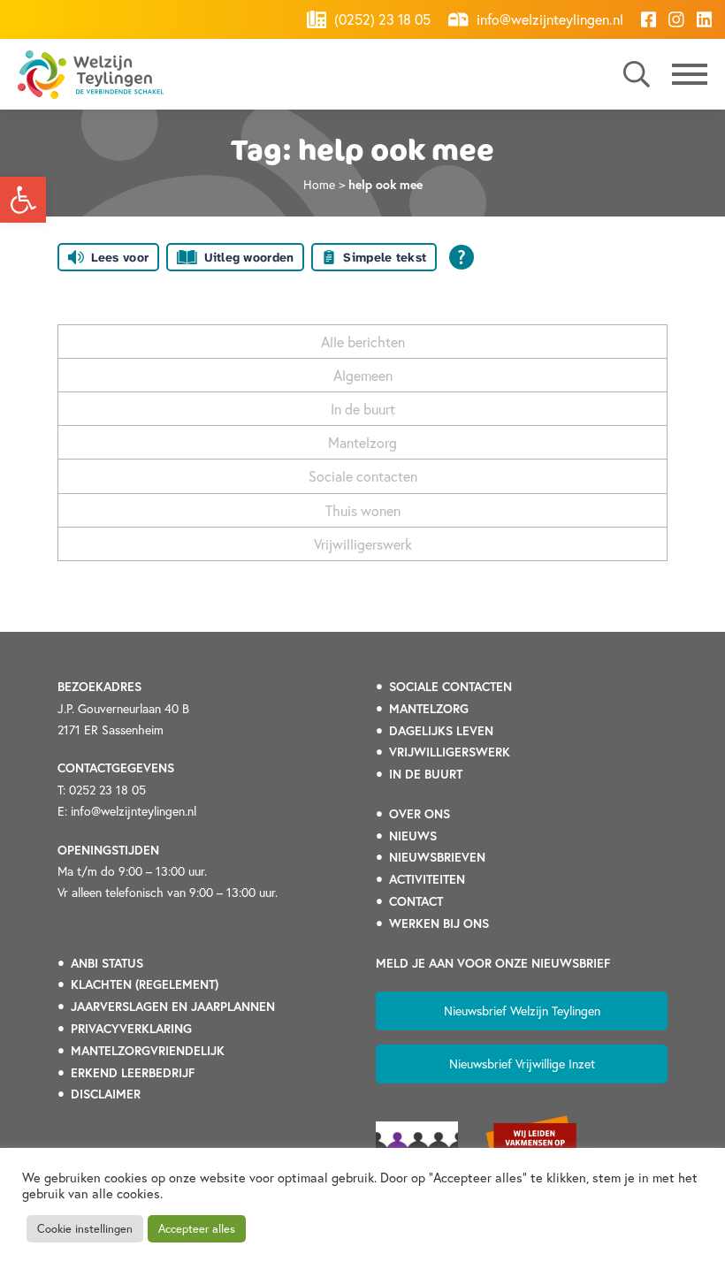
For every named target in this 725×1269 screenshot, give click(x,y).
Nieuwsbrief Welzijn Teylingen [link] (522, 1010)
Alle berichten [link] (363, 341)
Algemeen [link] (363, 375)
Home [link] (319, 184)
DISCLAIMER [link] (106, 1094)
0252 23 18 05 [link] (107, 789)
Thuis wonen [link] (363, 510)
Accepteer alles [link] (196, 1228)
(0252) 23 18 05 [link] (381, 19)
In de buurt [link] (363, 408)
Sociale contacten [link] (363, 476)
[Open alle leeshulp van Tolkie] (461, 257)
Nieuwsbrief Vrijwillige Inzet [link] (522, 1063)
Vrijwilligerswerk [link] (363, 544)
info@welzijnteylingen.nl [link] (548, 19)
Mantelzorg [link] (362, 442)
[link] (23, 200)
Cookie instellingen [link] (85, 1228)
